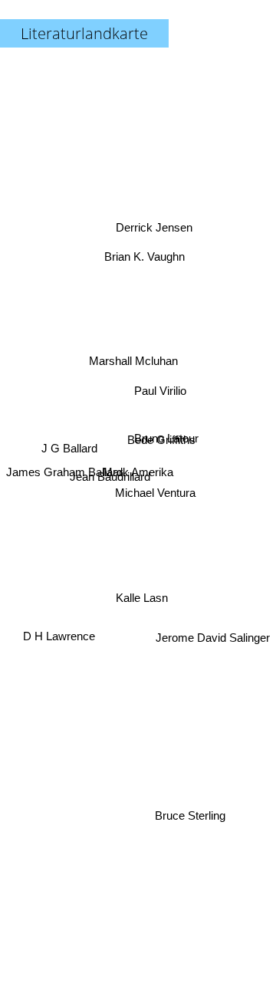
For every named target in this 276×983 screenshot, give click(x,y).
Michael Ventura (155, 489)
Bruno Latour (166, 432)
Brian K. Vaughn (145, 257)
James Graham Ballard (64, 471)
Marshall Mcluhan (132, 359)
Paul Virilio (159, 384)
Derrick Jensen (154, 226)
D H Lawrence (59, 635)
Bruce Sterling (189, 815)
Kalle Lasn (144, 596)
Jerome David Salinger (213, 658)
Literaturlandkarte (84, 33)
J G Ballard (69, 452)
